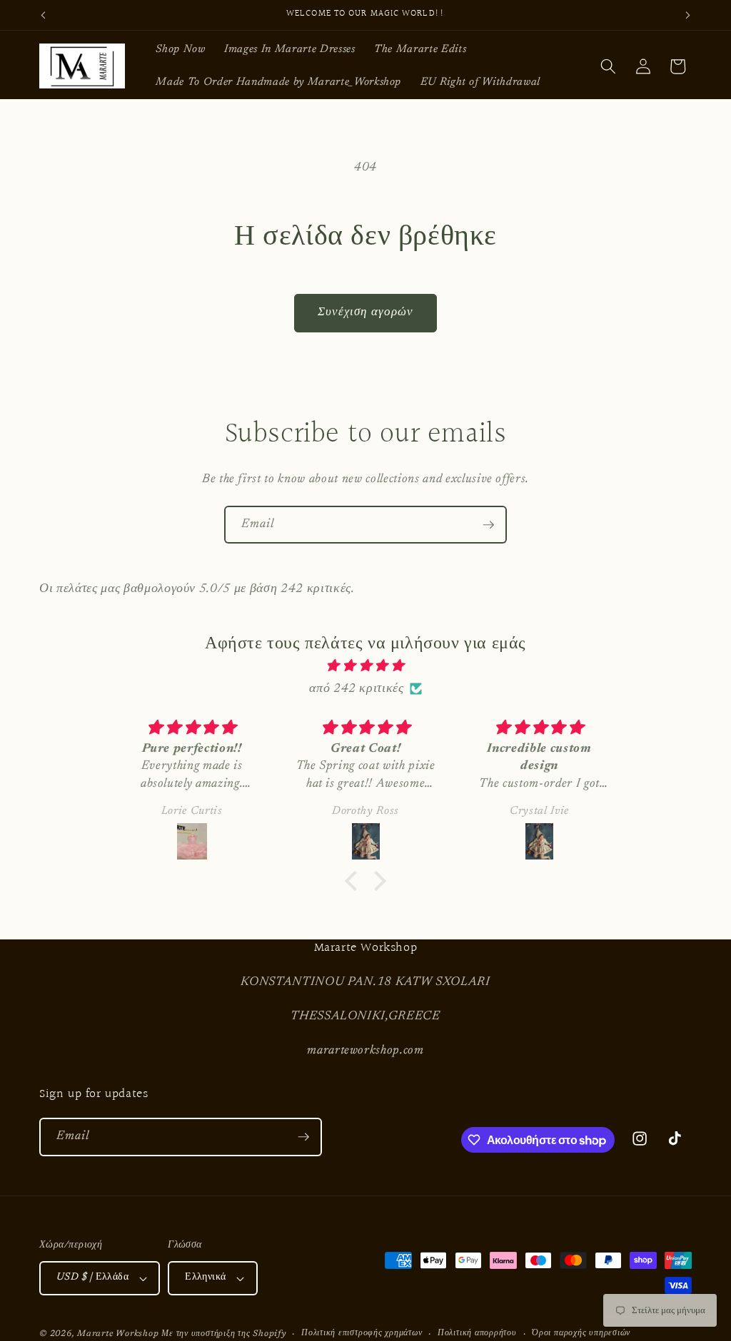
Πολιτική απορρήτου (477, 1333)
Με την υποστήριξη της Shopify (223, 1334)
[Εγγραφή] (488, 525)
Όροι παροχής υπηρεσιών (581, 1333)
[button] (608, 66)
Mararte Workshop (117, 1334)
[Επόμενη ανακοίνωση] (688, 15)
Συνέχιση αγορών (366, 312)
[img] (365, 666)
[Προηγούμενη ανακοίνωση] (43, 15)
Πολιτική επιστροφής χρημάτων (362, 1333)
